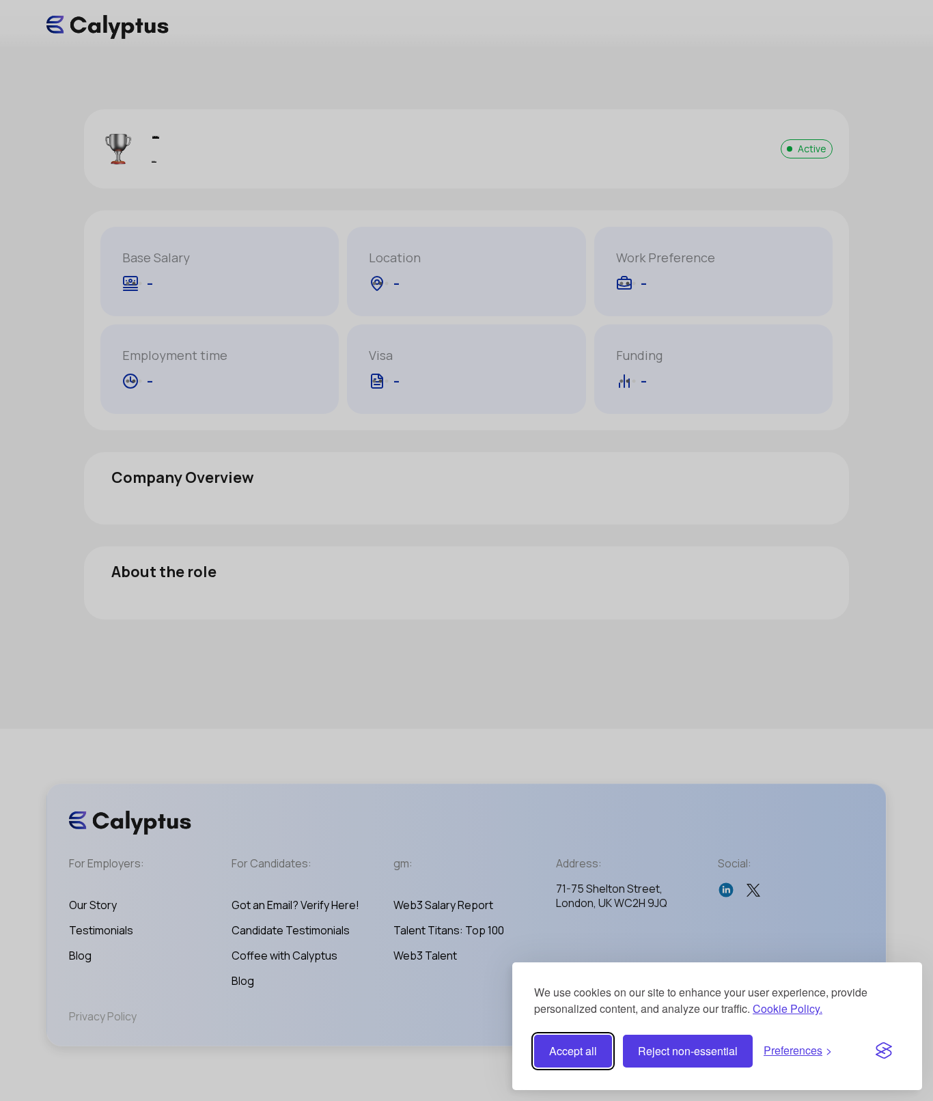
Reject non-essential (688, 1051)
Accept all (573, 1051)
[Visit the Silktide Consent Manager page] (883, 1051)
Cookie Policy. (787, 1008)
